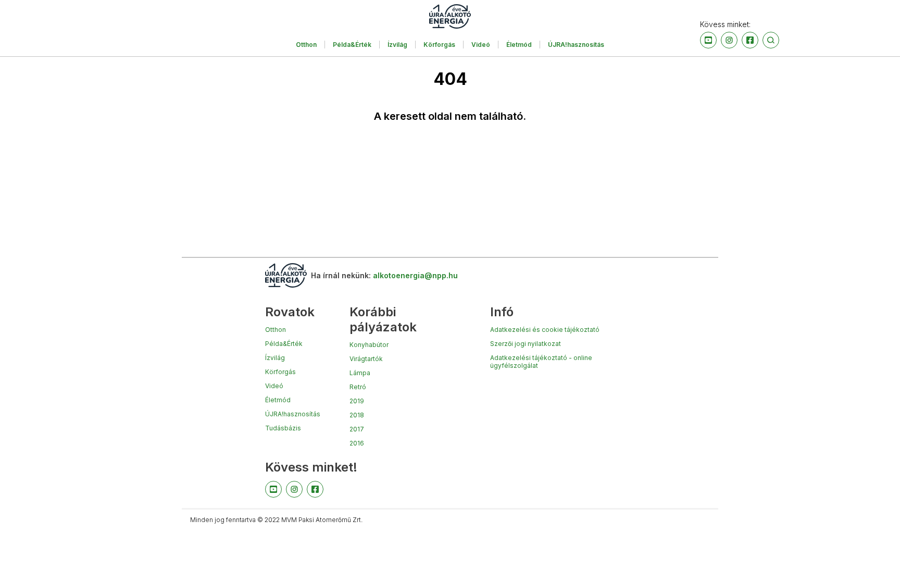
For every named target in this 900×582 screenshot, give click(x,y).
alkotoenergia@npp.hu (415, 275)
